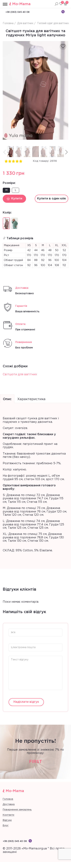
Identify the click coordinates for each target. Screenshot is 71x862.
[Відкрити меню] (5, 4)
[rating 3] (13, 161)
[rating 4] (17, 161)
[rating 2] (9, 161)
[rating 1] (6, 161)
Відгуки (7, 820)
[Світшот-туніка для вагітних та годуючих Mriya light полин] (14, 223)
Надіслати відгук (26, 702)
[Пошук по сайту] (56, 4)
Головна (8, 799)
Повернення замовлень (17, 810)
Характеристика (31, 399)
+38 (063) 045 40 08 (17, 12)
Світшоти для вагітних (20, 374)
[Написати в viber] (63, 11)
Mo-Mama (21, 4)
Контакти (8, 815)
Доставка (9, 804)
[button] (66, 152)
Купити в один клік (51, 198)
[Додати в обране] (63, 46)
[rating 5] (20, 161)
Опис (7, 399)
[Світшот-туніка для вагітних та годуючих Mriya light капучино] (35, 90)
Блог (6, 826)
